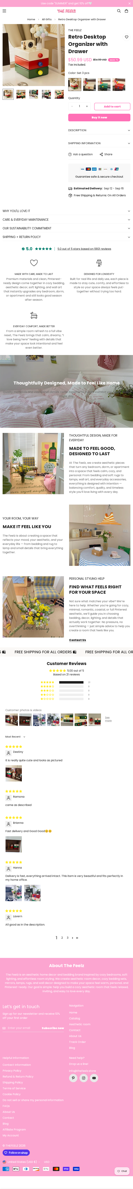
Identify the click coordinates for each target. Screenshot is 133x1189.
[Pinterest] (73, 1078)
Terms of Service (14, 1088)
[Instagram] (83, 1078)
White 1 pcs (89, 84)
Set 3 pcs (74, 84)
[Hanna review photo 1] (13, 893)
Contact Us (77, 640)
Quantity (74, 98)
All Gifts (47, 19)
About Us (75, 1036)
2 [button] (62, 938)
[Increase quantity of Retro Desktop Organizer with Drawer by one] (87, 106)
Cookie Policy (12, 1094)
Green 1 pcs (104, 84)
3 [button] (67, 938)
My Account (11, 1135)
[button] (126, 11)
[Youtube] (94, 1078)
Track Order (77, 1042)
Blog (72, 1048)
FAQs (6, 1106)
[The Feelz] (66, 11)
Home (31, 19)
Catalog (74, 1018)
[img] (13, 747)
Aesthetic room (79, 1024)
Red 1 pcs (118, 84)
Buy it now (99, 117)
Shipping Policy (13, 1082)
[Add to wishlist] (126, 37)
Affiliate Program (14, 1130)
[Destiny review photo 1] (13, 773)
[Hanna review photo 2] (32, 893)
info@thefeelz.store (82, 1071)
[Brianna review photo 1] (13, 844)
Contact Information (17, 1065)
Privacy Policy (12, 1071)
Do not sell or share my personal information (33, 1100)
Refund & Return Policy (18, 1077)
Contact (75, 1030)
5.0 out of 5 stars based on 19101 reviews (84, 249)
